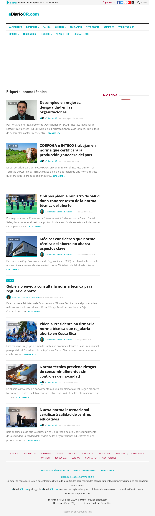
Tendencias (29, 34)
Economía (31, 27)
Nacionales (15, 27)
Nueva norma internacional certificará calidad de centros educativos (65, 414)
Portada (14, 453)
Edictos (45, 34)
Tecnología (92, 27)
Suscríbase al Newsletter (55, 470)
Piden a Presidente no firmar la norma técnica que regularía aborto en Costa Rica (67, 328)
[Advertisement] (77, 60)
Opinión (13, 34)
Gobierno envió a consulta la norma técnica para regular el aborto (49, 288)
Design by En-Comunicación (77, 511)
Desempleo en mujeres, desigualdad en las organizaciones (60, 107)
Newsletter (62, 34)
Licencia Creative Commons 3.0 (77, 476)
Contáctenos (81, 34)
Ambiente (109, 27)
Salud (46, 27)
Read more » (54, 133)
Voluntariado (126, 27)
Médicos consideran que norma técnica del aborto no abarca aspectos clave (67, 243)
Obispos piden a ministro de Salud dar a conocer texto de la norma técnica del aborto (70, 200)
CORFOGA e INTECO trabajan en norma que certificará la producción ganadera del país (68, 150)
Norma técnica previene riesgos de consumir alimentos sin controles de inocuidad (68, 371)
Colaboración (51, 118)
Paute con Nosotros (84, 470)
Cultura (59, 27)
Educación (76, 27)
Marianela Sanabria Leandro (58, 211)
